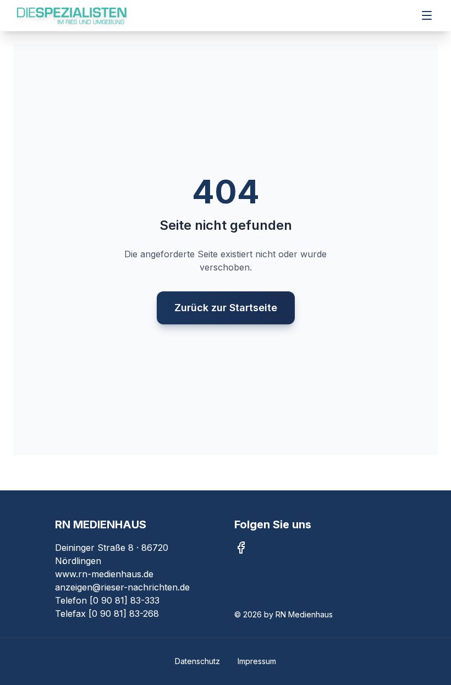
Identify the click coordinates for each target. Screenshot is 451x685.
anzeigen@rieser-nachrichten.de (122, 587)
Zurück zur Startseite (225, 307)
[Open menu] (427, 15)
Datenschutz (197, 661)
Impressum (257, 661)
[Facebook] (241, 547)
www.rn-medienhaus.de (104, 573)
